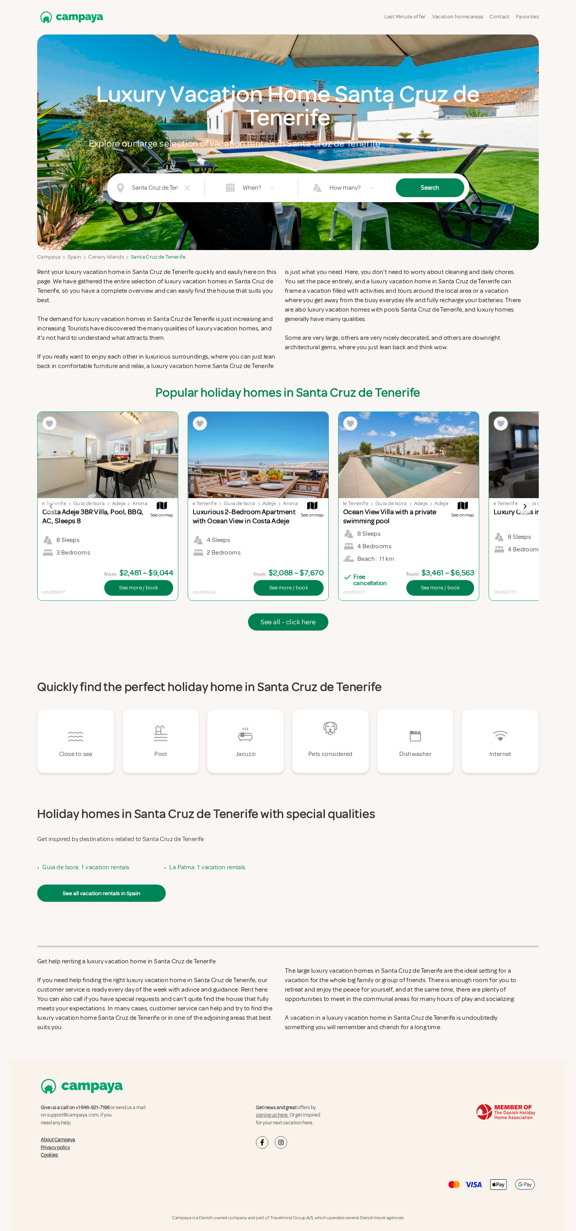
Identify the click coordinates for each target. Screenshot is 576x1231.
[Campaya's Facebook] (262, 1142)
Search (430, 188)
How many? (345, 188)
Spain (74, 257)
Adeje (119, 503)
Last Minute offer (405, 16)
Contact (499, 16)
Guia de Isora (89, 503)
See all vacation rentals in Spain (101, 893)
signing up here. (272, 1115)
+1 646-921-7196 (93, 1107)
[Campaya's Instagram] (281, 1142)
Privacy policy (55, 1147)
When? (252, 188)
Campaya (48, 257)
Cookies (49, 1155)
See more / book (138, 587)
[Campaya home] (70, 17)
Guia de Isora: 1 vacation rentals (85, 867)
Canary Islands (106, 257)
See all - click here (288, 622)
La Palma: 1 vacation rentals (207, 867)
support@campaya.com (72, 1115)
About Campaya (58, 1140)
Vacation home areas (458, 16)
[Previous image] (51, 506)
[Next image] (525, 506)
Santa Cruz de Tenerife (158, 257)
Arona (139, 503)
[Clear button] (187, 187)
